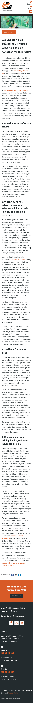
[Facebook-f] (11, 623)
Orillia (29, 8)
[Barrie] (31, 2)
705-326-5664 (7, 672)
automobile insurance (17, 260)
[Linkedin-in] (22, 623)
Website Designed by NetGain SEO (10, 698)
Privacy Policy (13, 693)
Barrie (29, 4)
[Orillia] (31, 6)
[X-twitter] (16, 623)
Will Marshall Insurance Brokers (16, 90)
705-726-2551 (7, 653)
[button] (30, 11)
